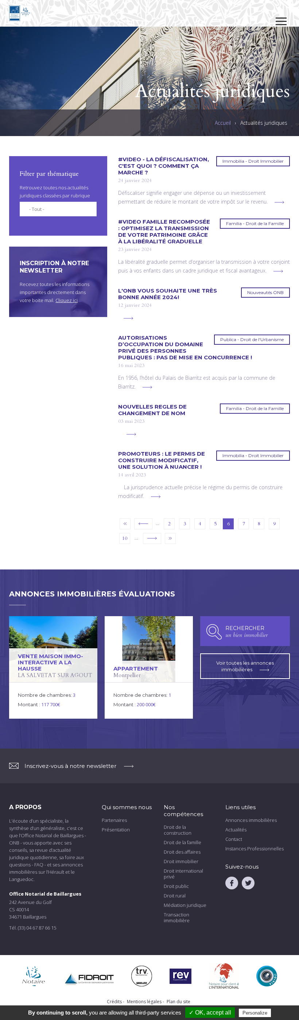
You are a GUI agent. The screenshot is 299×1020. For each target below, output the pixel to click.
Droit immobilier (181, 861)
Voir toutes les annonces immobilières (245, 666)
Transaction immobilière (177, 917)
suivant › (152, 538)
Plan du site (178, 1001)
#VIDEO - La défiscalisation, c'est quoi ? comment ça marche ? (163, 166)
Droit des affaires (182, 852)
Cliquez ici (66, 300)
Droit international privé (183, 874)
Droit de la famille (182, 842)
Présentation (116, 829)
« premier (125, 523)
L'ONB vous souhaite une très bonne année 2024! (167, 294)
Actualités (235, 829)
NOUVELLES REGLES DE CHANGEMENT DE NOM (152, 410)
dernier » (170, 538)
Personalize (254, 1013)
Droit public (176, 886)
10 (124, 538)
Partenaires (114, 820)
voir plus (279, 202)
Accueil (223, 122)
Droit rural (175, 896)
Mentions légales (144, 1001)
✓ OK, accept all (210, 1012)
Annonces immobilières (251, 820)
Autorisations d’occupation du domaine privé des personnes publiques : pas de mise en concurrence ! (185, 348)
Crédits (114, 1001)
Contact (233, 839)
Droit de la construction (177, 830)
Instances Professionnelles (254, 848)
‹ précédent (143, 523)
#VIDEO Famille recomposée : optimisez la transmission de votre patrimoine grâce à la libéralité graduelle (164, 232)
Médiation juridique (185, 905)
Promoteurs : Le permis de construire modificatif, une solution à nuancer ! (161, 460)
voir (53, 667)
